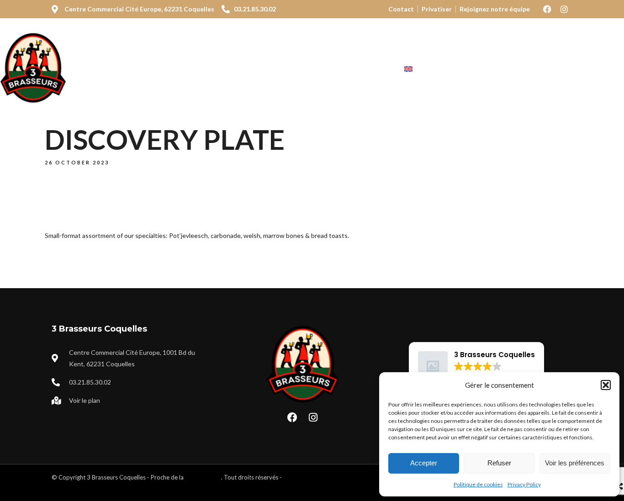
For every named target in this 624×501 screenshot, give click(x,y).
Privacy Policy (524, 484)
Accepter (423, 463)
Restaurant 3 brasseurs (171, 69)
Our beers (318, 69)
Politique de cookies (478, 484)
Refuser (499, 463)
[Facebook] (547, 9)
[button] (605, 385)
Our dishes (257, 69)
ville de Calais (203, 477)
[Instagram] (564, 9)
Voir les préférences (574, 463)
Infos (367, 69)
